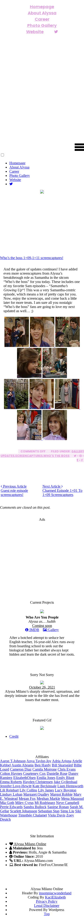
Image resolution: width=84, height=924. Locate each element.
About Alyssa (42, 13)
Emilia (46, 778)
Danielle (57, 773)
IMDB (33, 630)
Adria (61, 761)
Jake (65, 782)
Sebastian (49, 811)
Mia (7, 803)
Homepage (42, 7)
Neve (67, 803)
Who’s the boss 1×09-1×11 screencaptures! (31, 258)
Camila (44, 769)
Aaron (13, 761)
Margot (61, 794)
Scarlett (23, 811)
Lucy (65, 790)
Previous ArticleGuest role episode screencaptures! (14, 490)
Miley (24, 803)
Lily (28, 790)
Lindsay (11, 794)
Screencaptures (29, 456)
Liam (70, 786)
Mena (72, 798)
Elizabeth (24, 778)
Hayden (38, 782)
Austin (22, 765)
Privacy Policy (46, 901)
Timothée (32, 815)
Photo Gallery (42, 25)
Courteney (34, 773)
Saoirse (58, 807)
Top (47, 914)
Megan (27, 798)
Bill (62, 765)
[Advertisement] (42, 554)
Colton (11, 773)
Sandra (35, 807)
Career (42, 19)
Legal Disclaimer (46, 906)
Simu (67, 811)
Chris (67, 769)
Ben (43, 765)
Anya (38, 761)
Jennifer (16, 786)
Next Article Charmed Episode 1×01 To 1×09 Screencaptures (62, 490)
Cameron (21, 769)
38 (56, 239)
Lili (9, 790)
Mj (45, 803)
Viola (56, 815)
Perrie (11, 807)
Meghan (48, 798)
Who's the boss (56, 456)
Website (35, 32)
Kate (44, 786)
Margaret (36, 794)
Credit (13, 736)
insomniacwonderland (55, 893)
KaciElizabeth (55, 897)
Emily (65, 778)
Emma (11, 782)
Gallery (53, 630)
